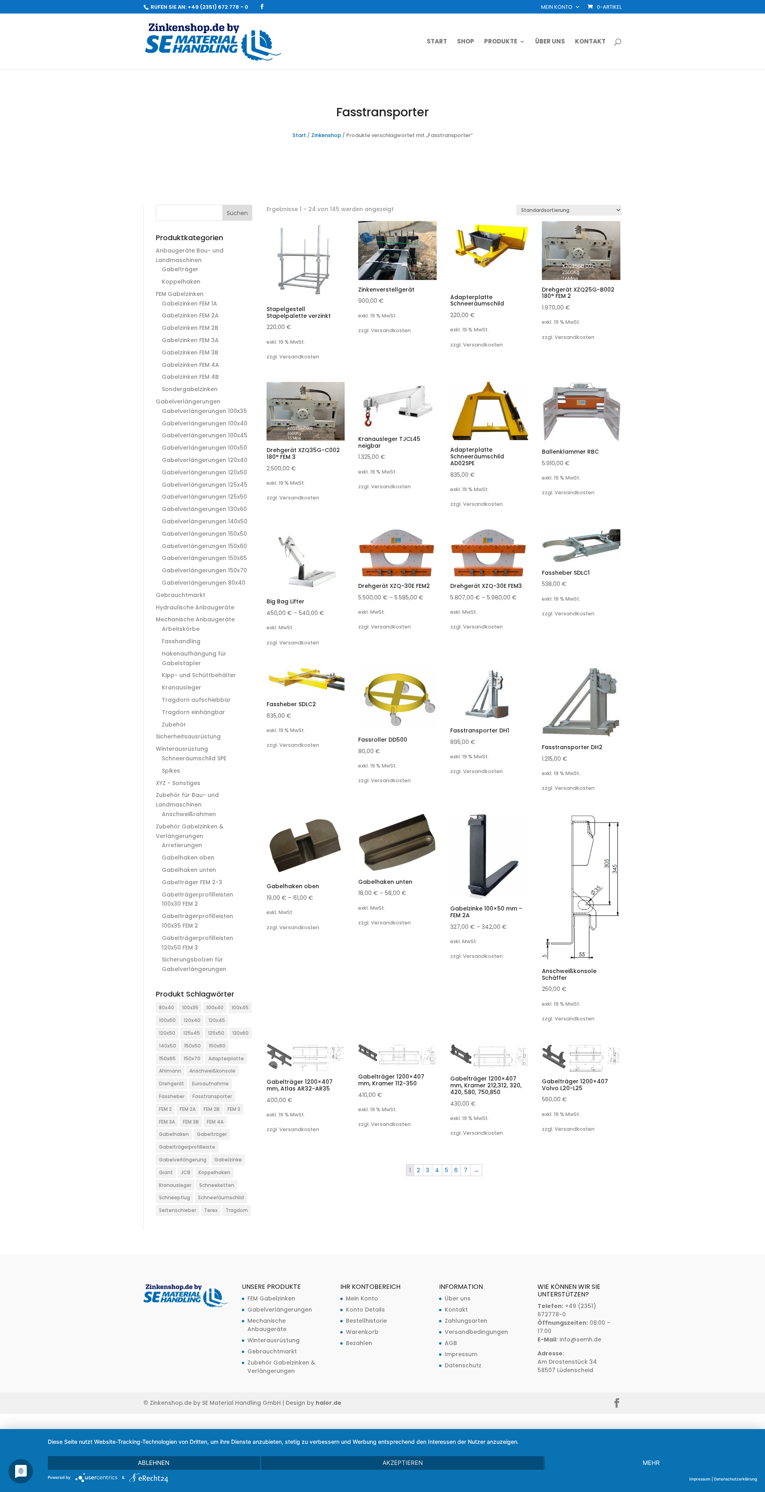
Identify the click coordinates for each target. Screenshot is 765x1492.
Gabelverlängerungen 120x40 (204, 460)
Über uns (550, 42)
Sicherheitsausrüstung (188, 736)
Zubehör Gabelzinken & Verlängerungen (281, 1367)
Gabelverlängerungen (188, 401)
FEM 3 (234, 1109)
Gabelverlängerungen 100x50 (204, 448)
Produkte (500, 42)
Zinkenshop (326, 135)
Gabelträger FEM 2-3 (192, 882)
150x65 (167, 1058)
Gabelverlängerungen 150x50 (204, 534)
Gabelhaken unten (189, 870)
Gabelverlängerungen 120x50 (204, 472)
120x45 (216, 1020)
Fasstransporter (212, 1096)
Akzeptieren (402, 1463)
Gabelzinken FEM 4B (190, 377)
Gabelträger (180, 269)
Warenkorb (362, 1332)
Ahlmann (170, 1070)
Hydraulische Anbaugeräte (195, 607)
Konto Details (365, 1310)
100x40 (215, 1007)
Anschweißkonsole (212, 1070)
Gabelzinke (228, 1159)
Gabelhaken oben (188, 858)
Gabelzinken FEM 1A (189, 303)
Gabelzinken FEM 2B (190, 328)
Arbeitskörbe (181, 629)
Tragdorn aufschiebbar (196, 700)
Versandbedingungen (476, 1332)
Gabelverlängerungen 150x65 (204, 558)
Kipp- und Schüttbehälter (199, 675)
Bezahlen (359, 1343)
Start (437, 42)
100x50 (167, 1020)
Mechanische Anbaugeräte (195, 619)
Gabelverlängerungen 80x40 (203, 583)
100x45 (240, 1007)
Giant (166, 1172)
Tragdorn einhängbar (193, 712)
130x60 (240, 1033)
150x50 (192, 1045)
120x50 (167, 1033)
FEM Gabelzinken (180, 294)
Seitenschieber (177, 1210)
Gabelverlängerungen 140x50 (204, 521)
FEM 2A (188, 1109)
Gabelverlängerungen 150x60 (204, 546)
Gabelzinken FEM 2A (190, 315)
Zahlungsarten (466, 1321)
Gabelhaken (174, 1134)
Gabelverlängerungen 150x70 (204, 570)
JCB (185, 1172)
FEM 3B (191, 1121)
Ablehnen (153, 1463)
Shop (465, 42)
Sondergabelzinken (190, 389)
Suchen (237, 213)
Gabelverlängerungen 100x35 (204, 411)
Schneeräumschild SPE (194, 758)
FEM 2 (165, 1109)
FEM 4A (215, 1121)
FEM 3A (167, 1121)
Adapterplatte (226, 1058)
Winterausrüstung (182, 749)
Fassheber (171, 1096)
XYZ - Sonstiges (178, 783)
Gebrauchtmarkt (180, 595)
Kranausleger (181, 687)
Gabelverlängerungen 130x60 (204, 509)
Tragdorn (237, 1210)
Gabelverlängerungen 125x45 (204, 485)
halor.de (328, 1403)
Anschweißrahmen (189, 814)
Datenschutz (463, 1365)
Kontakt (590, 42)
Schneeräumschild (221, 1197)
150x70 (192, 1058)
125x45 (191, 1033)
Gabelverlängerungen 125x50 (204, 497)
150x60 (217, 1045)
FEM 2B (212, 1109)
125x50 (216, 1033)
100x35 (190, 1007)
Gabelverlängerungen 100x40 (204, 423)
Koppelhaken (181, 282)
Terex (211, 1210)
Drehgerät (171, 1083)
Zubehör (174, 724)
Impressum (461, 1354)
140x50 (167, 1045)
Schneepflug (174, 1197)
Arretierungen (182, 845)
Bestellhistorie (366, 1321)
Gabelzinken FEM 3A (190, 340)
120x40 (192, 1020)
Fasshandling (181, 641)
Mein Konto (557, 7)
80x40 (166, 1007)
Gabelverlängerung (182, 1159)
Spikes (171, 771)
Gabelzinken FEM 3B (190, 352)
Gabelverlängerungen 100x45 (204, 435)
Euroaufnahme (210, 1083)
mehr (651, 1463)
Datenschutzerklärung (735, 1478)
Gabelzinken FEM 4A (190, 365)
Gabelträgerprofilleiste (187, 1146)
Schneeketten (216, 1185)
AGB (451, 1343)
